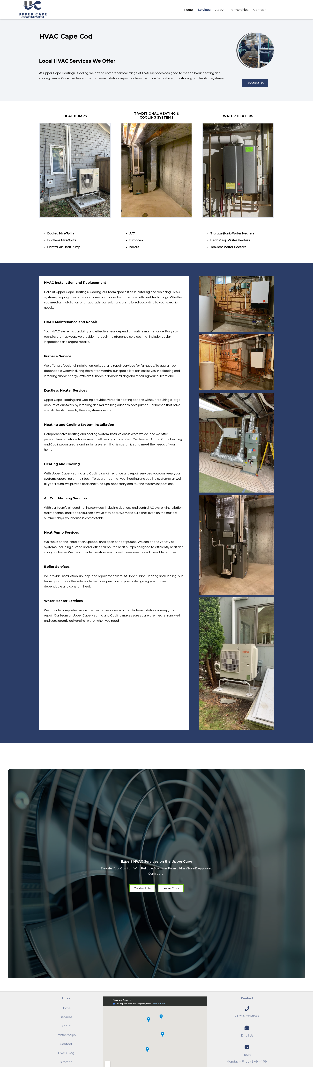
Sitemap (66, 1062)
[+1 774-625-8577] (247, 1008)
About (66, 1026)
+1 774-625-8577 (247, 1016)
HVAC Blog (66, 1053)
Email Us (247, 1035)
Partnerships (66, 1035)
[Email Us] (247, 1027)
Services (66, 1017)
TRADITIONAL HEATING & (156, 113)
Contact (66, 1044)
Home (66, 1008)
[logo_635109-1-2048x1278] (33, 9)
